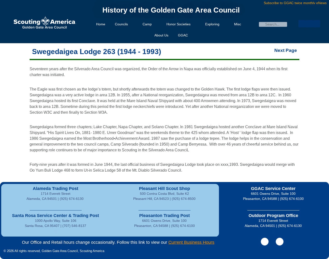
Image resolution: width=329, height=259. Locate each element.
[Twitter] (309, 23)
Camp (147, 24)
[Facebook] (302, 23)
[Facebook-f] (265, 241)
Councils (121, 24)
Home (100, 24)
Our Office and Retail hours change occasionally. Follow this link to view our (118, 242)
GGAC (183, 35)
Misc (237, 24)
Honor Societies (178, 24)
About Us (161, 35)
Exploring (212, 24)
